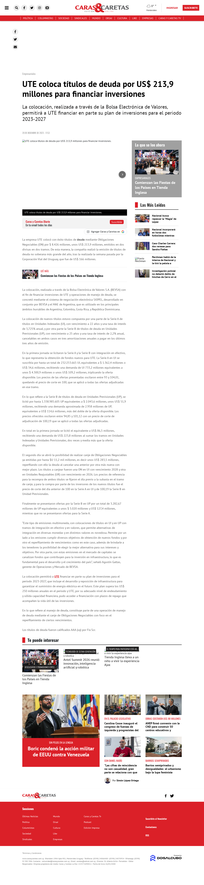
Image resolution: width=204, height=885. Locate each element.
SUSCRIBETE (191, 7)
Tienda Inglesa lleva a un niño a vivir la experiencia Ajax (121, 661)
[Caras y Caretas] (39, 798)
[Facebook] (15, 32)
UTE (56, 576)
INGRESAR (172, 7)
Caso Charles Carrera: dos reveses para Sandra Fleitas (164, 246)
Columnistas (45, 18)
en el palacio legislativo (117, 719)
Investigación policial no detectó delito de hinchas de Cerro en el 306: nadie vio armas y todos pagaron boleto (164, 277)
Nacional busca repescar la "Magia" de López (164, 218)
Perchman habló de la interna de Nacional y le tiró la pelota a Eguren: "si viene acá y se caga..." (164, 263)
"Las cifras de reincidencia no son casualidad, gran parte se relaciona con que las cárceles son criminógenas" (120, 772)
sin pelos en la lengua (61, 742)
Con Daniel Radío (113, 761)
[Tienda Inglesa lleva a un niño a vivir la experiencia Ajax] (122, 653)
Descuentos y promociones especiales (42, 667)
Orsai (109, 18)
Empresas (147, 18)
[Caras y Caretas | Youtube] (47, 8)
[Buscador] (17, 8)
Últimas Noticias (30, 816)
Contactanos (151, 827)
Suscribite (116, 222)
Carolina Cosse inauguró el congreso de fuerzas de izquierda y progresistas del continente (121, 728)
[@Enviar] (15, 47)
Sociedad (63, 18)
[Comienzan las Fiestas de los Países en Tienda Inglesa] (30, 276)
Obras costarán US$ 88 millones (163, 719)
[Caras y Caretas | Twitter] (32, 8)
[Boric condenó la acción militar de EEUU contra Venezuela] (61, 716)
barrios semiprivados (157, 761)
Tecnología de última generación (80, 651)
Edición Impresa (91, 827)
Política (28, 18)
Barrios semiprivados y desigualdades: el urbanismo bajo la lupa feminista (163, 769)
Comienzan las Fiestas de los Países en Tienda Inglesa (72, 276)
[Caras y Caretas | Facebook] (24, 8)
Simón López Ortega (128, 780)
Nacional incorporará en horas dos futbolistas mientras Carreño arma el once (164, 234)
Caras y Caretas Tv (170, 18)
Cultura (122, 18)
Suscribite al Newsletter (156, 818)
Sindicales (80, 18)
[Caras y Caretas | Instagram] (39, 8)
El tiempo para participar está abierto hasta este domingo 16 (134, 649)
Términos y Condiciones (31, 853)
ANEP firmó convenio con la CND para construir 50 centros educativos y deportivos (163, 728)
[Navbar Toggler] (9, 8)
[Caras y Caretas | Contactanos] (178, 795)
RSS (147, 835)
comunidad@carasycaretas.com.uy (56, 861)
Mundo (96, 18)
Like (134, 18)
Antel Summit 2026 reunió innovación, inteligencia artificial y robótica (81, 663)
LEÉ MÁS (45, 271)
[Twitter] (15, 39)
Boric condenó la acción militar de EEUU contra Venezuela (61, 751)
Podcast (87, 822)
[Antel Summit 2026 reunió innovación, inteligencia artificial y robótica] (81, 655)
